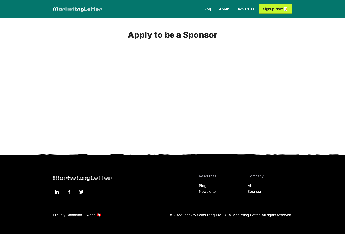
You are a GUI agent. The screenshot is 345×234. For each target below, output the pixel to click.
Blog (207, 9)
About (224, 9)
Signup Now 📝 (275, 9)
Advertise (246, 9)
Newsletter (208, 191)
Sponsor (254, 191)
